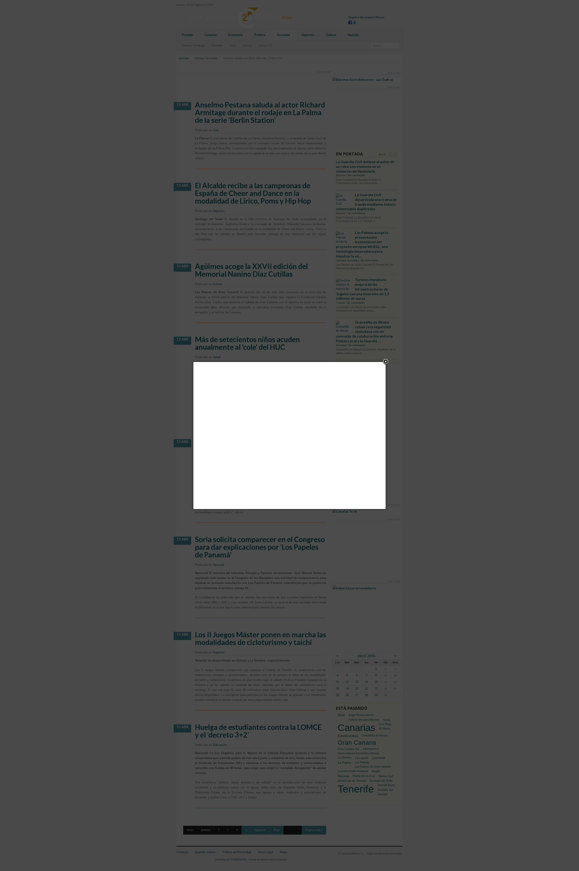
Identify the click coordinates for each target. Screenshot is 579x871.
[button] (385, 362)
